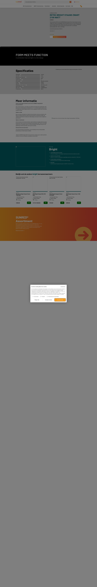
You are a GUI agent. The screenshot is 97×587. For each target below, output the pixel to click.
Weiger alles (37, 299)
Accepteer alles (60, 299)
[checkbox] (34, 296)
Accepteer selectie (48, 299)
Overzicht (63, 286)
